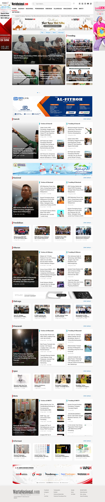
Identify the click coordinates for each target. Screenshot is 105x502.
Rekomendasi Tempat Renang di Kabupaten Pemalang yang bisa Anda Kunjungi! (75, 348)
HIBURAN (48, 9)
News (54, 32)
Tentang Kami (57, 490)
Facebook (46, 490)
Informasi (61, 32)
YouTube (46, 496)
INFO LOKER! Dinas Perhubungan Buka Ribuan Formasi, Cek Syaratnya (79, 78)
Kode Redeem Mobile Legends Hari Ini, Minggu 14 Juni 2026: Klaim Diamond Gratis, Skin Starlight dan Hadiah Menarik (49, 287)
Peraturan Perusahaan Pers (60, 496)
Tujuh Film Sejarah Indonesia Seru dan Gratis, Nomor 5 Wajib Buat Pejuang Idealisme (75, 283)
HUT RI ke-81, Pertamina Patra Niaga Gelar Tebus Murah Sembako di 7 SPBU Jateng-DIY (48, 157)
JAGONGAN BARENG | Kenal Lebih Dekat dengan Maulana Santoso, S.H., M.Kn (75, 416)
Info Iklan (73, 494)
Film (42, 32)
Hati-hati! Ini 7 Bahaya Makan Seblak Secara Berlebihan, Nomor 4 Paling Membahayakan (74, 337)
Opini (15, 371)
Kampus (48, 32)
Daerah (69, 60)
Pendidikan (70, 45)
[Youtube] (88, 3)
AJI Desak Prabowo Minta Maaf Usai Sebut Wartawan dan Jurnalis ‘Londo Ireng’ (47, 214)
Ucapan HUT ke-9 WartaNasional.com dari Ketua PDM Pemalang (47, 428)
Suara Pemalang (84, 496)
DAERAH (21, 9)
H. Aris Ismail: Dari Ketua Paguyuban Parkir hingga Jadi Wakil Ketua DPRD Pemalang (75, 428)
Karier (72, 492)
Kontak (72, 490)
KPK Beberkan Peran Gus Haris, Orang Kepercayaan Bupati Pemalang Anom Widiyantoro (48, 190)
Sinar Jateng (83, 494)
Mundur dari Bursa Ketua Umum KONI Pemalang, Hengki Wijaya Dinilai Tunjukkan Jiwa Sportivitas (79, 63)
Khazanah (17, 326)
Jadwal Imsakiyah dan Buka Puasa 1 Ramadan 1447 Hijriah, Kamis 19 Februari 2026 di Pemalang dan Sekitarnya (76, 360)
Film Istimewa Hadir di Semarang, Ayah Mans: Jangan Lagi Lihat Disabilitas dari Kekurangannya (74, 260)
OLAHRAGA (58, 9)
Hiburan (16, 247)
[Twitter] (82, 3)
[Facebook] (79, 3)
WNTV (81, 9)
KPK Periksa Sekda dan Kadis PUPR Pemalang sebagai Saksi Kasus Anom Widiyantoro (76, 189)
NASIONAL (29, 9)
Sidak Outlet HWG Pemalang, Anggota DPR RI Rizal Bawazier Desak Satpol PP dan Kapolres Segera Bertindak (65, 16)
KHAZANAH (67, 9)
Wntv (15, 396)
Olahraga (17, 301)
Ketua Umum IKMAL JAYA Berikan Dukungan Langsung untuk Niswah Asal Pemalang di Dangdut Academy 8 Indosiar (48, 273)
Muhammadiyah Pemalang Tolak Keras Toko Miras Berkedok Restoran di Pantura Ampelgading (76, 130)
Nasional (17, 177)
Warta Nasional (83, 492)
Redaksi (55, 492)
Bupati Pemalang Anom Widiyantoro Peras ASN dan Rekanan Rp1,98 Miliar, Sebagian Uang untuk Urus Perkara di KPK (48, 202)
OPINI (75, 9)
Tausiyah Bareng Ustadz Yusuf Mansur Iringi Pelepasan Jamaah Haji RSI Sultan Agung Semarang (47, 360)
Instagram (46, 492)
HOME (14, 9)
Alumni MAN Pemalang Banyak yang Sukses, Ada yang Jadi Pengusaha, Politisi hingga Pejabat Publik (79, 48)
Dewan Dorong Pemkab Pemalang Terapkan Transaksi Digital (75, 406)
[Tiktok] (91, 3)
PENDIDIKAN (39, 9)
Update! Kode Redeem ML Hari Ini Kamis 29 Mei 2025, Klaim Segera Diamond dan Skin (75, 272)
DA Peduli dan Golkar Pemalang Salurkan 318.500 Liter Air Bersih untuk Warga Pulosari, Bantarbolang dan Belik (47, 145)
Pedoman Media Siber (59, 494)
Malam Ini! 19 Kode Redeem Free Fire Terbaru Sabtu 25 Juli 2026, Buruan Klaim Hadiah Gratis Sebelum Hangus (48, 260)
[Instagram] (85, 3)
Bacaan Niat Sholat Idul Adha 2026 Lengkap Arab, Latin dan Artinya (47, 337)
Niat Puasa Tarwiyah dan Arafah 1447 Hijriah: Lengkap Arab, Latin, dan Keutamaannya (47, 347)
